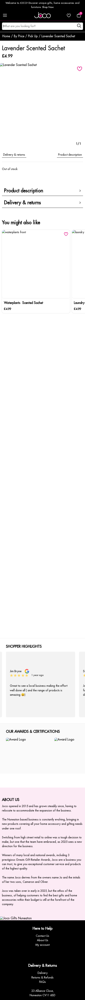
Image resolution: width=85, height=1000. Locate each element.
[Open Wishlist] (69, 15)
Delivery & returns (14, 154)
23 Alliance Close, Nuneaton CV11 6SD (42, 993)
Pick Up (33, 36)
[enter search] (79, 26)
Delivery (43, 973)
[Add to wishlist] (79, 68)
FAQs (42, 981)
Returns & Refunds (42, 977)
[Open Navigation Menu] (5, 15)
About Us (42, 940)
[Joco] (42, 15)
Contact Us (42, 935)
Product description (70, 154)
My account (42, 944)
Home (6, 36)
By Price (19, 36)
